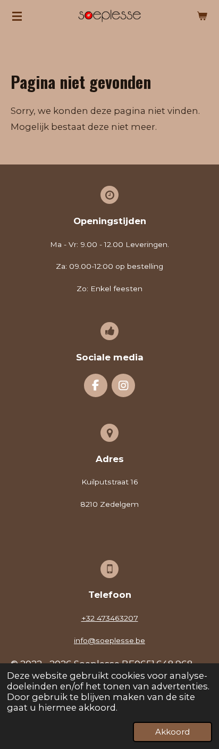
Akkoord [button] (172, 732)
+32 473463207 (109, 618)
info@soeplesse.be (109, 640)
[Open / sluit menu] (17, 16)
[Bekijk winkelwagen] (202, 16)
